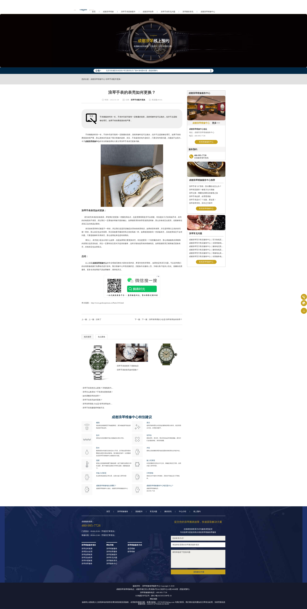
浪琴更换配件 (111, 555)
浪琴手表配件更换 (113, 79)
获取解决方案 (198, 572)
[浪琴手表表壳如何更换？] (132, 353)
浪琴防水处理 (87, 552)
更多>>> (216, 123)
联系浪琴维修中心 (206, 208)
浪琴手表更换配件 (128, 12)
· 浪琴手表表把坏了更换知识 (127, 366)
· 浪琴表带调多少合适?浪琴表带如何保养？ (98, 404)
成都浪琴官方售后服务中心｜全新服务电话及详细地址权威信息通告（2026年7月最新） (206, 256)
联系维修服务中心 (206, 142)
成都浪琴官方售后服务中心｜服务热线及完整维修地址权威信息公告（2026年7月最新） (206, 250)
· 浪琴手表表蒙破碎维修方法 (93, 408)
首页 (108, 511)
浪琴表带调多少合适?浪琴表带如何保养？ (165, 319)
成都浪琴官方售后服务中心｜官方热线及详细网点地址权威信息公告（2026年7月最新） (206, 240)
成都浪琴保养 (148, 12)
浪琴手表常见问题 (168, 12)
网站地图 (153, 599)
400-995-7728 (151, 491)
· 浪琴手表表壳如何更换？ (92, 400)
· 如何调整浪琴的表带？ (91, 396)
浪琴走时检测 (87, 549)
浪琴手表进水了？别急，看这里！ (202, 200)
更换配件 (139, 511)
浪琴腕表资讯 (188, 12)
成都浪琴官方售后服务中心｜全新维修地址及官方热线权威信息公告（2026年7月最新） (206, 243)
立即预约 (153, 308)
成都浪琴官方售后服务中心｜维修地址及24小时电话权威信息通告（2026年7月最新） (206, 253)
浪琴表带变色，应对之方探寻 (201, 203)
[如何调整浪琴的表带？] (98, 364)
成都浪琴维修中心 (208, 12)
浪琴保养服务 (111, 552)
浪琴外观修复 (87, 560)
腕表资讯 (168, 511)
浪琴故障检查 (87, 555)
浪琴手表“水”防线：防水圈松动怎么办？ (205, 186)
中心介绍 (182, 511)
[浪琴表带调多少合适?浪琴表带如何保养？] (166, 354)
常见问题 (153, 511)
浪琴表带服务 (87, 563)
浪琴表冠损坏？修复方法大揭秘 (201, 190)
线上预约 (197, 511)
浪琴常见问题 (111, 557)
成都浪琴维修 (108, 12)
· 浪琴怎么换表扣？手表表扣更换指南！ (97, 392)
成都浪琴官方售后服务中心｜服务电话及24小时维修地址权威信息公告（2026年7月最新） (206, 246)
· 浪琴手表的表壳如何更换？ (127, 370)
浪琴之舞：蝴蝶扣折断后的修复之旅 (203, 193)
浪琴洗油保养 (87, 557)
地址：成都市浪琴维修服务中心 (201, 132)
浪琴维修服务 (122, 511)
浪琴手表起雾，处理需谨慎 (200, 196)
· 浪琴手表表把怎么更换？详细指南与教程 (98, 388)
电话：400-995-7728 (197, 136)
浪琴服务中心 (111, 563)
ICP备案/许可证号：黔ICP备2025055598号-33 (154, 596)
